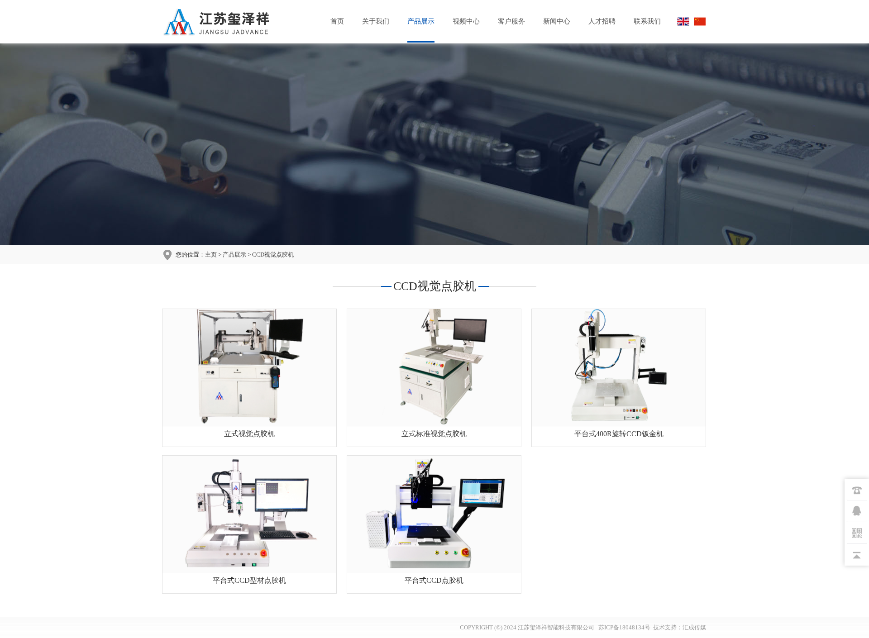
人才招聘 (602, 21)
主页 (211, 254)
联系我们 (647, 21)
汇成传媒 (694, 627)
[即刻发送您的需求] (857, 511)
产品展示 (420, 21)
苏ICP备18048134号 (623, 627)
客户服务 (511, 21)
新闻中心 (556, 21)
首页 (337, 21)
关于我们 (375, 21)
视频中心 (466, 21)
